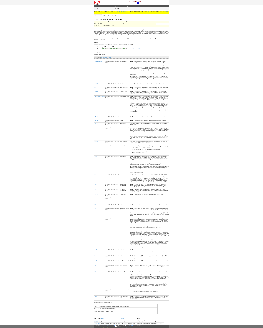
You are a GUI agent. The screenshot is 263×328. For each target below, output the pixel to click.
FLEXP (96, 218)
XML (104, 15)
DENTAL (96, 113)
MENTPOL (96, 194)
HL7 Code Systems (102, 6)
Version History (110, 327)
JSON (108, 15)
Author (102, 318)
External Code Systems (136, 6)
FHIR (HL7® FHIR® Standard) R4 (122, 11)
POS (95, 174)
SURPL (96, 289)
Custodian (122, 318)
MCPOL (96, 156)
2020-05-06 (96, 321)
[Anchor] (123, 19)
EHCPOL (96, 123)
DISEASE (96, 116)
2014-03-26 (96, 323)
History (116, 15)
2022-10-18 (96, 320)
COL (95, 87)
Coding (114, 309)
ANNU (96, 249)
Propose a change (124, 327)
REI (95, 271)
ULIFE (96, 260)
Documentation (145, 6)
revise (99, 320)
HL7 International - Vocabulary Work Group (106, 325)
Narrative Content (98, 15)
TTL (112, 15)
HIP (95, 127)
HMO (96, 184)
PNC (95, 265)
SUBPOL (96, 197)
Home (96, 6)
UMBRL (96, 296)
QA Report (105, 327)
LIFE (95, 229)
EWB (95, 208)
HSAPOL (96, 141)
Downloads (151, 6)
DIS (95, 204)
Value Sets (109, 6)
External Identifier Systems (125, 6)
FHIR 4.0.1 (130, 325)
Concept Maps (115, 6)
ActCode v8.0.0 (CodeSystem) (106, 57)
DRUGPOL (96, 120)
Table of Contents (100, 327)
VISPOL (96, 199)
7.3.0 (148, 11)
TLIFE (96, 255)
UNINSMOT (97, 91)
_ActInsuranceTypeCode (136, 48)
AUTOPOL (96, 83)
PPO (95, 189)
